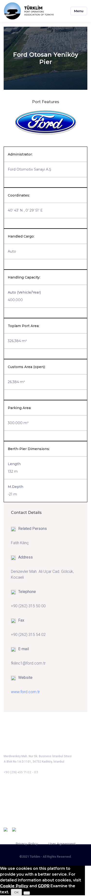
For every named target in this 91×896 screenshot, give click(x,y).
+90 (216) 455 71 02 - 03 (21, 772)
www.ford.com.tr (25, 692)
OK (16, 892)
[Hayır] (27, 893)
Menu (78, 11)
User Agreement (62, 844)
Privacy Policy (27, 844)
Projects (11, 803)
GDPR (44, 886)
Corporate (13, 790)
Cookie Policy (14, 886)
